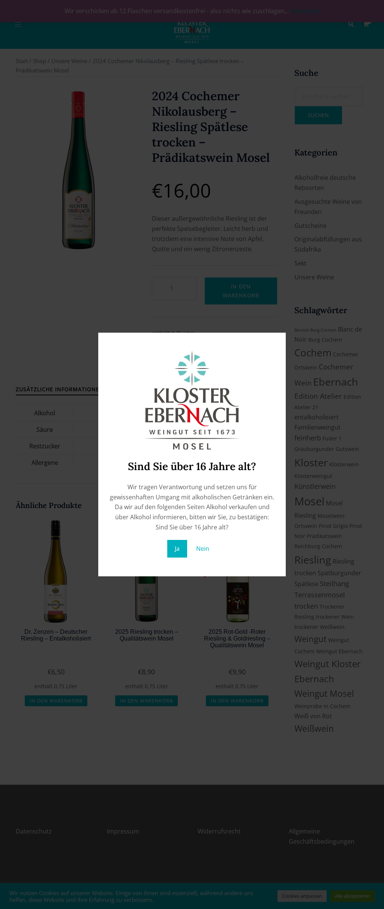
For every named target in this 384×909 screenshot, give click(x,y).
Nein (202, 548)
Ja (177, 548)
